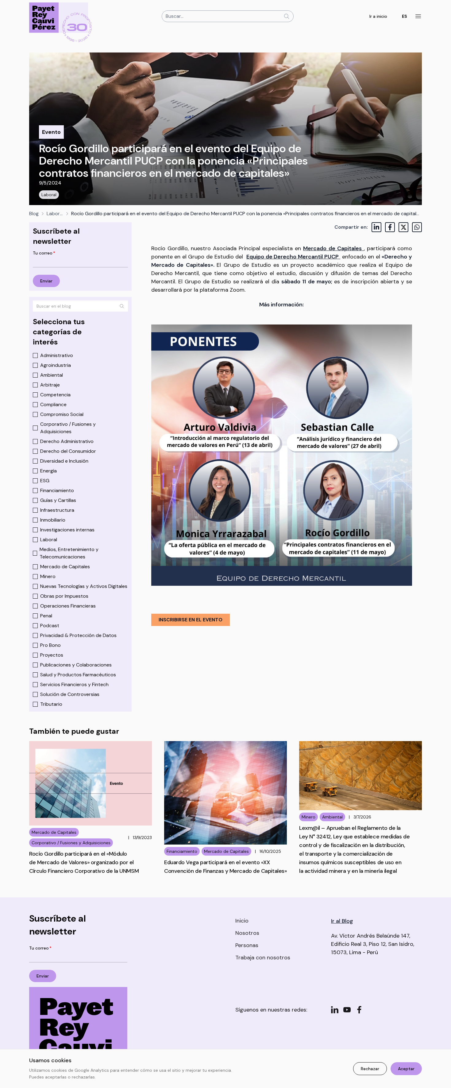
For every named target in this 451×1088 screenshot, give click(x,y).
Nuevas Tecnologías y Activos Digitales (83, 586)
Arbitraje (50, 385)
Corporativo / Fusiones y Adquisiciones (68, 428)
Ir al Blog (342, 921)
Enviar (46, 281)
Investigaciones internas (67, 530)
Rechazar (370, 1068)
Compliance (53, 404)
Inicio (242, 920)
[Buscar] (122, 306)
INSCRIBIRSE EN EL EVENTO (190, 619)
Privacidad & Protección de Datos (78, 635)
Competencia (55, 394)
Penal (46, 615)
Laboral (48, 194)
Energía (48, 471)
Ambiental (51, 375)
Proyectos (51, 655)
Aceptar (406, 1068)
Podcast (49, 625)
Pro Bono (50, 645)
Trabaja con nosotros (262, 957)
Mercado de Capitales (65, 566)
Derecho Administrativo (67, 441)
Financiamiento (57, 490)
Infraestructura (57, 510)
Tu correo (44, 253)
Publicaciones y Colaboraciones (76, 665)
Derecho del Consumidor (68, 451)
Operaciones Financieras (68, 606)
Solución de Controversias (69, 694)
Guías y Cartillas (58, 500)
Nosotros (247, 933)
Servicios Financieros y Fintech (74, 684)
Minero (48, 576)
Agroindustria (55, 365)
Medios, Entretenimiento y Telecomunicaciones (69, 553)
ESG (44, 480)
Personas (246, 945)
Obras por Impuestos (64, 596)
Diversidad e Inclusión (64, 461)
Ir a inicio (378, 16)
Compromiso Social (61, 414)
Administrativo (56, 355)
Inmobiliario (52, 520)
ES (404, 16)
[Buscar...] (286, 16)
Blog (34, 213)
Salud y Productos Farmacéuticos (78, 674)
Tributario (51, 704)
